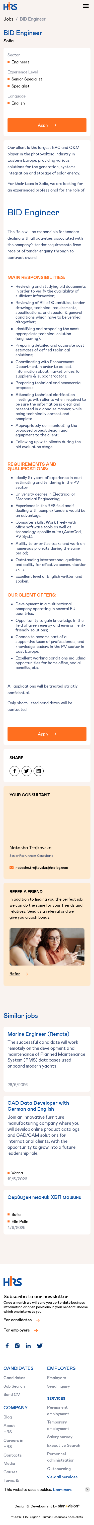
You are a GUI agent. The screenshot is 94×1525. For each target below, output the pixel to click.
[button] (84, 6)
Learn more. (62, 1489)
